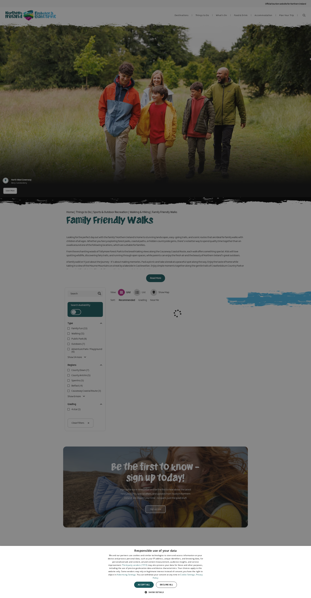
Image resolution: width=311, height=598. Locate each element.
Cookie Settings (187, 574)
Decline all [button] (166, 584)
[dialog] (155, 572)
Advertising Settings (126, 574)
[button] (155, 592)
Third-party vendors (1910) (134, 565)
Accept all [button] (144, 584)
